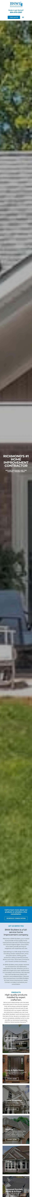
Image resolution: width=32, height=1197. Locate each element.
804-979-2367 (16, 12)
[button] (23, 17)
